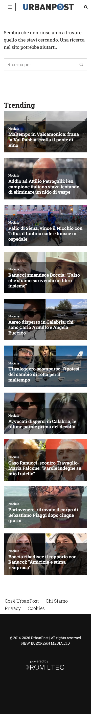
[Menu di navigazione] (10, 7)
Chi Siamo (57, 601)
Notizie (13, 129)
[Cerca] (86, 7)
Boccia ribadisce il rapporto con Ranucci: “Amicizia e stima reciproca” (42, 562)
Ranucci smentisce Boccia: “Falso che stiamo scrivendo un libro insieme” (44, 280)
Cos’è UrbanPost (22, 601)
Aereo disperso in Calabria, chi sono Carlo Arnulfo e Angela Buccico (41, 327)
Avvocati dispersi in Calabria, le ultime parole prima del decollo (42, 424)
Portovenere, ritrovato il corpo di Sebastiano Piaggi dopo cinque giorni (43, 515)
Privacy (13, 608)
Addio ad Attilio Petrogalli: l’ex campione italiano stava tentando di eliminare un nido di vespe (43, 187)
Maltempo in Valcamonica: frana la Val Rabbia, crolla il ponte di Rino (43, 140)
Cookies (36, 608)
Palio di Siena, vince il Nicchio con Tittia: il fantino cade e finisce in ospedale (45, 234)
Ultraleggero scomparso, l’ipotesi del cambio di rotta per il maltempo (43, 374)
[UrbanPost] (48, 7)
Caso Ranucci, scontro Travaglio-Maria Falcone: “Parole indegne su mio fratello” (44, 468)
